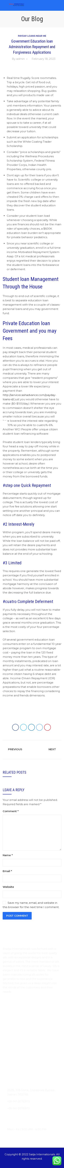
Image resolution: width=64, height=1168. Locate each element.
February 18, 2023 (43, 58)
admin (20, 58)
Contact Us (10, 1029)
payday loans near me (32, 36)
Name (8, 855)
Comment (11, 811)
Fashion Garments (15, 1073)
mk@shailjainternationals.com (27, 1115)
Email (7, 871)
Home (7, 1008)
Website (8, 887)
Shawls (7, 1052)
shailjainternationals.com (23, 1122)
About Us (9, 1015)
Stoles (7, 1045)
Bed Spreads (11, 1066)
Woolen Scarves (13, 1059)
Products (9, 1022)
